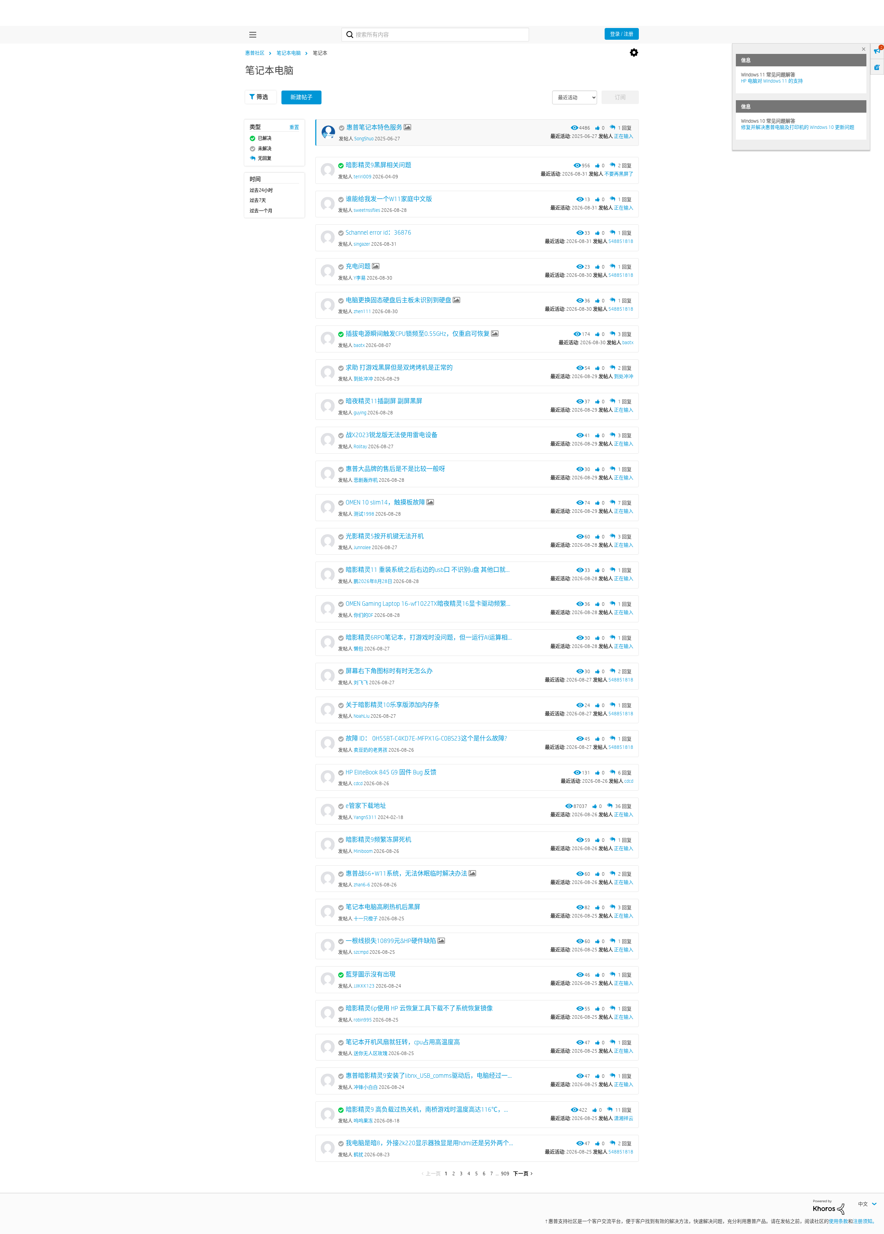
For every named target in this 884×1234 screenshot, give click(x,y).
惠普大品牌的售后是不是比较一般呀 (395, 469)
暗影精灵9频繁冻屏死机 (378, 840)
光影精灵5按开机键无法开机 (385, 536)
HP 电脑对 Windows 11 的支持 (772, 81)
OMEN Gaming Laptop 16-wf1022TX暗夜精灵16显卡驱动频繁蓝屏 (429, 603)
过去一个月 (261, 210)
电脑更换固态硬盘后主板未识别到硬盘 (398, 300)
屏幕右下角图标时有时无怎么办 (389, 671)
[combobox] (435, 34)
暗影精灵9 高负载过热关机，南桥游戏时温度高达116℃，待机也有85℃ (429, 1109)
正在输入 (623, 136)
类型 (255, 127)
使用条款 (838, 1221)
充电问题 (358, 266)
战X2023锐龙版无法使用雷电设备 (392, 435)
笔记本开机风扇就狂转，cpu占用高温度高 (403, 1042)
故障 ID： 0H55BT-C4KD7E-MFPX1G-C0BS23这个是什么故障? (426, 738)
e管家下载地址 (366, 806)
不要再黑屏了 (618, 174)
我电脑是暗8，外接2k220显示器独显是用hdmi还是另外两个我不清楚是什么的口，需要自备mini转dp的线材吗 (429, 1143)
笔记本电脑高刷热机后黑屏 (383, 907)
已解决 (264, 138)
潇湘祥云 (623, 1118)
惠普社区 (255, 53)
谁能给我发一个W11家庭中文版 (389, 199)
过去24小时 (261, 190)
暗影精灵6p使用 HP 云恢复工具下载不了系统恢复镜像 (419, 1008)
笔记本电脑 (289, 53)
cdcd (628, 781)
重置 (294, 127)
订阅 (620, 97)
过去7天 (258, 200)
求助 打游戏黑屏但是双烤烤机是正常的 (399, 367)
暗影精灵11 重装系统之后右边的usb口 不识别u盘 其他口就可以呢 (429, 570)
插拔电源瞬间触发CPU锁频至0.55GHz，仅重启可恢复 (418, 334)
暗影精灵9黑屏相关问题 (378, 165)
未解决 (264, 148)
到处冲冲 (623, 376)
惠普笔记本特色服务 (374, 127)
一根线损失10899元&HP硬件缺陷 (391, 941)
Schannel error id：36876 (378, 232)
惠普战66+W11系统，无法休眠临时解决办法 (406, 873)
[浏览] (251, 34)
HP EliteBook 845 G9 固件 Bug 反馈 (391, 772)
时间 (255, 179)
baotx (627, 342)
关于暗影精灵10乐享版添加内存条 (393, 705)
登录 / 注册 (621, 34)
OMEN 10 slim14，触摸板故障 (385, 502)
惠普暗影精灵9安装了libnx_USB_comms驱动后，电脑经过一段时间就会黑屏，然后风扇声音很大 (429, 1076)
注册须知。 (865, 1221)
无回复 (264, 158)
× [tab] (863, 49)
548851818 (620, 241)
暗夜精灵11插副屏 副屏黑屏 (384, 401)
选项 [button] (634, 53)
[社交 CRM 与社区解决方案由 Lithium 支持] (828, 1207)
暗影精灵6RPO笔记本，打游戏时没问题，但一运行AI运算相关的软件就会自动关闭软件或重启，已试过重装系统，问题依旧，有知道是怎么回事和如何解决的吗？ (429, 637)
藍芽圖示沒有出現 (370, 974)
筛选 (262, 97)
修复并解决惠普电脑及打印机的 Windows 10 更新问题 (797, 127)
